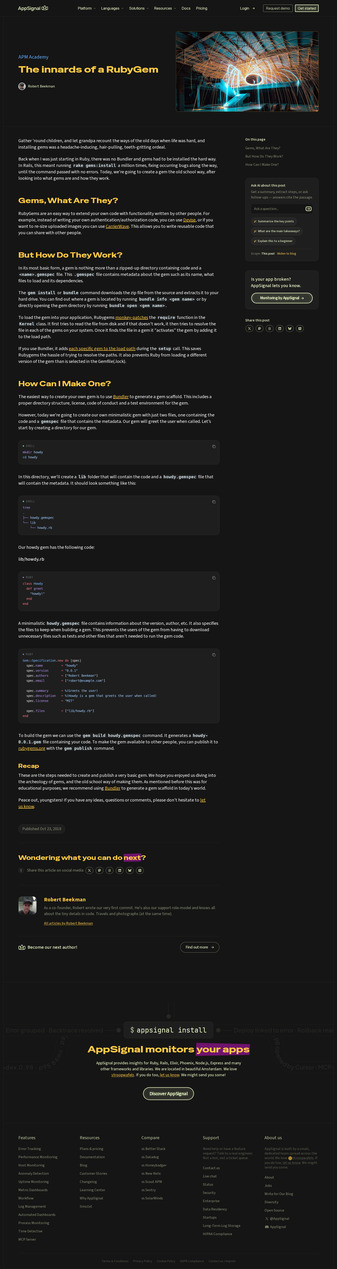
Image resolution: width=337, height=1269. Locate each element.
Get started (307, 8)
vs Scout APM (151, 1181)
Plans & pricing (91, 1148)
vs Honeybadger (153, 1165)
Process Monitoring (33, 1223)
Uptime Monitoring (33, 1181)
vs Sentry (148, 1190)
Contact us (211, 1168)
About (269, 1177)
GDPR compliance (192, 1261)
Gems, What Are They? (262, 148)
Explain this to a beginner (275, 241)
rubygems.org (31, 748)
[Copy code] (214, 446)
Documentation (92, 1157)
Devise (189, 220)
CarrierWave (117, 226)
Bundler (121, 397)
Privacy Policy (142, 1261)
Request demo (278, 8)
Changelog (88, 1181)
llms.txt (86, 1206)
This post (268, 253)
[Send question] (308, 208)
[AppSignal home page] (33, 8)
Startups (210, 1217)
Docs (186, 8)
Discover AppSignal (168, 1093)
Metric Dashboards (33, 1190)
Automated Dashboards (36, 1214)
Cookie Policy (166, 1261)
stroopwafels (122, 1075)
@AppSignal (279, 1218)
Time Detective (30, 1231)
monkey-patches (131, 317)
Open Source (274, 1210)
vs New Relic (151, 1173)
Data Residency (215, 1209)
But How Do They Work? (264, 156)
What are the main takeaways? (279, 231)
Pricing (201, 8)
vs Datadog (150, 1157)
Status (208, 1184)
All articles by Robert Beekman (68, 923)
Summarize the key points (276, 221)
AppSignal (278, 1227)
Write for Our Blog (279, 1193)
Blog (83, 1165)
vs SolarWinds (152, 1198)
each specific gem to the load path (102, 348)
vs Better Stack (153, 1148)
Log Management (32, 1206)
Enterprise (211, 1201)
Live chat (210, 1176)
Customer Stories (93, 1173)
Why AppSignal (91, 1198)
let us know (169, 1075)
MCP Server (27, 1239)
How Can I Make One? (262, 164)
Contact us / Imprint (222, 1261)
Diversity (271, 1202)
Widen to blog (286, 253)
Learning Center (92, 1190)
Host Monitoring (31, 1165)
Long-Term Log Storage (221, 1225)
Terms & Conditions (115, 1261)
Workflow (26, 1198)
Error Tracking (29, 1148)
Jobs (268, 1185)
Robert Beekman (41, 86)
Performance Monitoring (38, 1157)
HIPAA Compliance (217, 1233)
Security (209, 1192)
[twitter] (89, 870)
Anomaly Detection (33, 1173)
